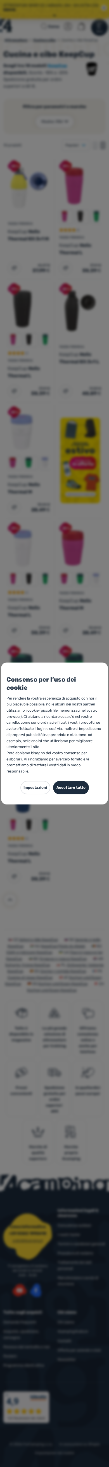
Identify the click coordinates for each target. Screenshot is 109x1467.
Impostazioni (35, 787)
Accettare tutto (71, 787)
